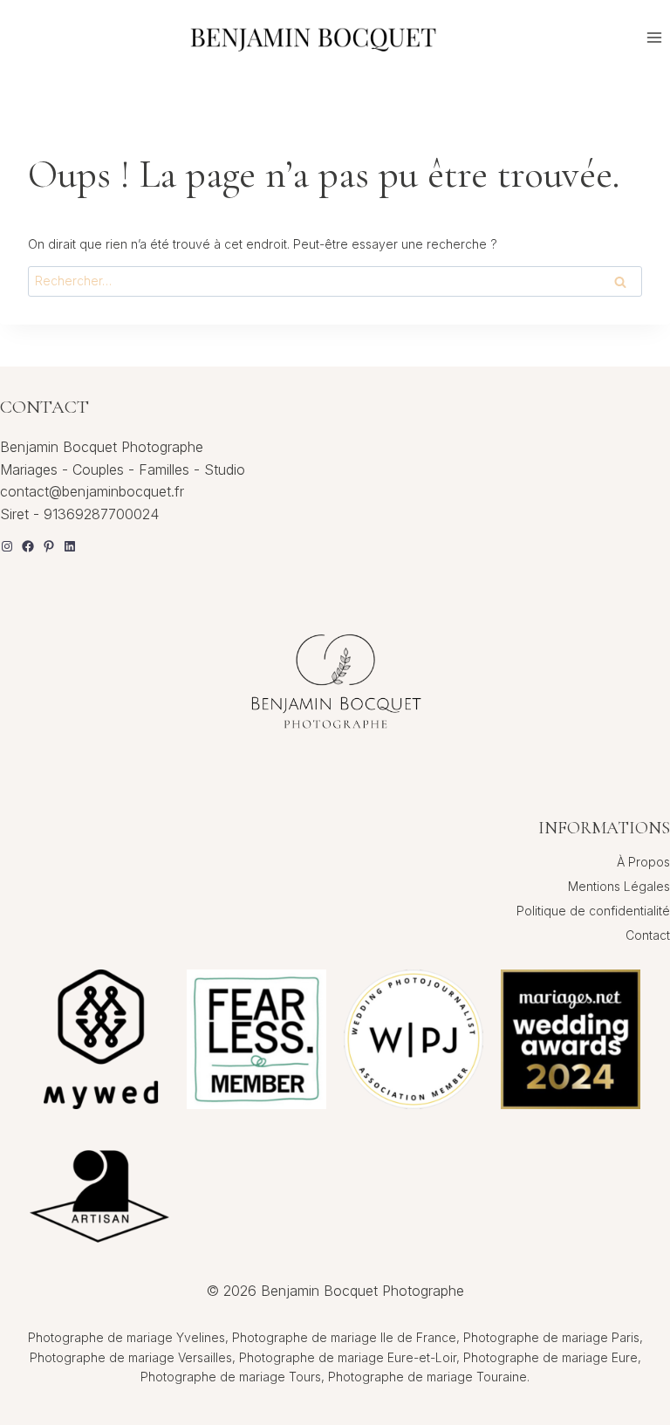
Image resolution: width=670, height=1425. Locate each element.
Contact (648, 935)
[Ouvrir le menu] (654, 37)
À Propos (643, 861)
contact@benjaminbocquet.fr (92, 491)
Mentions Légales (619, 886)
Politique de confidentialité (593, 910)
